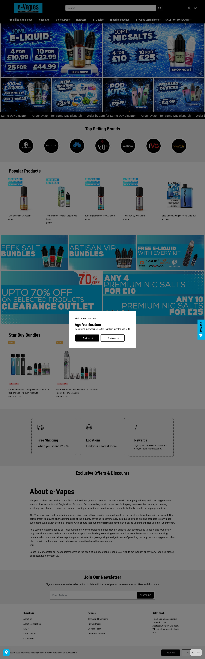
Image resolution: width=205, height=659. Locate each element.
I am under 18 (113, 338)
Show (201, 329)
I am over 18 (87, 338)
